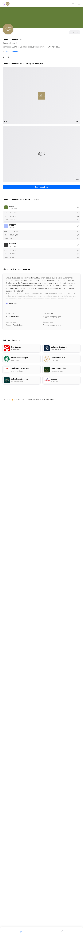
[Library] (62, 930)
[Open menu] (78, 3)
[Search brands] (73, 3)
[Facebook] (4, 57)
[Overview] (21, 930)
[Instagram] (8, 57)
